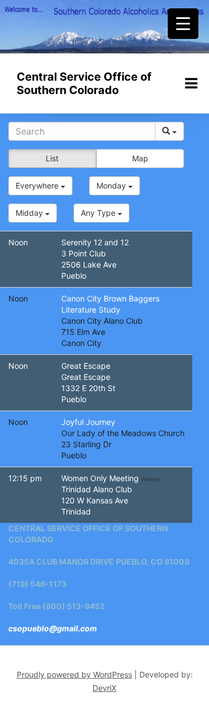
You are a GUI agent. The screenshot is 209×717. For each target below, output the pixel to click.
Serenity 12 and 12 (95, 242)
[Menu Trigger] (183, 23)
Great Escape (85, 365)
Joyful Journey (88, 422)
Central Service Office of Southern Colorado (84, 83)
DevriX (104, 688)
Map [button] (140, 158)
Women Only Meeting (101, 478)
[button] (40, 185)
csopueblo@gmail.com (52, 628)
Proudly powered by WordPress (74, 674)
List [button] (52, 158)
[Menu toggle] (191, 83)
